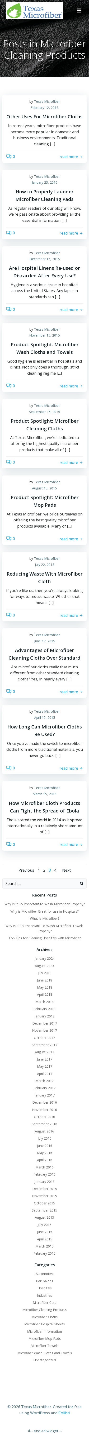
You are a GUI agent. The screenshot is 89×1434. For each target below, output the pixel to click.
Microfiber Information (44, 1331)
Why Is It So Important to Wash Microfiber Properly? (45, 904)
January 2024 (45, 958)
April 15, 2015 (44, 717)
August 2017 (44, 1052)
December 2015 (44, 1188)
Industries (44, 1295)
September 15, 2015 (44, 411)
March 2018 (44, 1001)
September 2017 (44, 1045)
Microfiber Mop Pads (44, 1338)
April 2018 (44, 994)
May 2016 (44, 1152)
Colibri (64, 1413)
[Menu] (79, 11)
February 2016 (44, 1174)
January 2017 (45, 1095)
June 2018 (44, 980)
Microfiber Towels (44, 1345)
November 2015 (44, 1196)
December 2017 (44, 1023)
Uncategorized (44, 1360)
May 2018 (44, 987)
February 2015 (44, 1253)
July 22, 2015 (44, 564)
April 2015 (44, 1239)
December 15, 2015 (44, 259)
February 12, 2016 (44, 107)
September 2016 (44, 1124)
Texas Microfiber (47, 101)
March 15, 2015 (44, 794)
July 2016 (45, 1138)
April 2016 (44, 1160)
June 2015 (44, 1232)
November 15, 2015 (44, 335)
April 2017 (44, 1073)
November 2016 (44, 1109)
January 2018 (45, 1016)
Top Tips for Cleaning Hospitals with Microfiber (45, 938)
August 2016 (44, 1131)
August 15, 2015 (44, 488)
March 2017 (44, 1081)
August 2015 (44, 1217)
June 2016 (44, 1145)
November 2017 (44, 1030)
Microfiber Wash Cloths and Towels (44, 1353)
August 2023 (44, 965)
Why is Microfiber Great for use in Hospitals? (44, 911)
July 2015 (45, 1224)
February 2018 (44, 1009)
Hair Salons (44, 1281)
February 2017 (44, 1088)
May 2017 (44, 1066)
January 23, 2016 (44, 182)
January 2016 (45, 1181)
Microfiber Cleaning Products (44, 1309)
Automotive (45, 1273)
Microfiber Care (44, 1302)
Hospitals (44, 1288)
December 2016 (44, 1102)
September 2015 (44, 1210)
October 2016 (44, 1116)
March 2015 (44, 1246)
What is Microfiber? (44, 918)
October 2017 (44, 1037)
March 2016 (44, 1167)
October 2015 (44, 1203)
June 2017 (44, 1059)
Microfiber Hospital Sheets (44, 1324)
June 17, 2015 (44, 641)
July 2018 (45, 973)
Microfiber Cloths (44, 1317)
